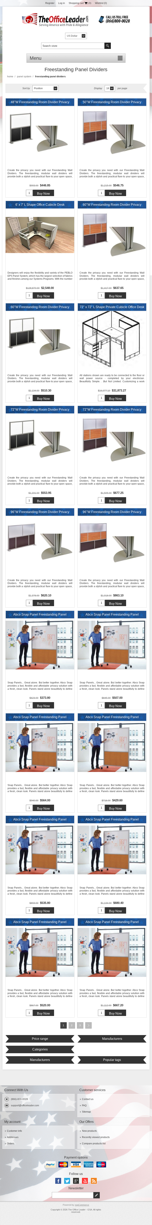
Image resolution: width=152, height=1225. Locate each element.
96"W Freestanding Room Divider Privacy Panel (40, 513)
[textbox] (72, 46)
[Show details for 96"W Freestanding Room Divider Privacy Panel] (40, 542)
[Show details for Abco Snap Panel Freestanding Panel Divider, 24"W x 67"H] (40, 747)
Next (88, 1025)
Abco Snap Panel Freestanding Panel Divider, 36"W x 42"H (39, 923)
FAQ (84, 1105)
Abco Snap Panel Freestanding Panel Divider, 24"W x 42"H (39, 615)
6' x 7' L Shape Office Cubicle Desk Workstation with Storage (40, 205)
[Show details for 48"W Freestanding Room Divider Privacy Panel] (40, 132)
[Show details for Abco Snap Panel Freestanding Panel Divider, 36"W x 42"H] (40, 952)
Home (10, 76)
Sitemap (86, 1111)
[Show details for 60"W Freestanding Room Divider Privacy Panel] (112, 235)
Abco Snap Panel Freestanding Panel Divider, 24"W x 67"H (39, 718)
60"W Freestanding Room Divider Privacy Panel (112, 205)
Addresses (12, 1137)
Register (49, 3)
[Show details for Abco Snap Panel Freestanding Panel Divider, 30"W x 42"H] (112, 747)
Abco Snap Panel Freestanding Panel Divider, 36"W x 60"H (112, 923)
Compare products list (93, 1143)
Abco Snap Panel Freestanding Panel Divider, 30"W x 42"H (112, 718)
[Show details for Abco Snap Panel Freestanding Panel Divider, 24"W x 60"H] (112, 645)
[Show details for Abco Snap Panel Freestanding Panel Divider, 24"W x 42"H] (40, 645)
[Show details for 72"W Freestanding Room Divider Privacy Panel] (40, 440)
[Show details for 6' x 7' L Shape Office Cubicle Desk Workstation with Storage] (40, 235)
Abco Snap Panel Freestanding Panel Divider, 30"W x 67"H (112, 820)
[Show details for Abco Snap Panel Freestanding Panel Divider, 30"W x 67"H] (112, 850)
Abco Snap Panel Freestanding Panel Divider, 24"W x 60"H (112, 615)
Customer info (14, 1131)
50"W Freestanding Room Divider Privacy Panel (112, 103)
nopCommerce (82, 1205)
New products (89, 1131)
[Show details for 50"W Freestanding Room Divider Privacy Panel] (112, 132)
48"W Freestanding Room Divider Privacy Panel (40, 103)
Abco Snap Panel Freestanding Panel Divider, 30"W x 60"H (39, 820)
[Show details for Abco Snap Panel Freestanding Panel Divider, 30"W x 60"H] (40, 850)
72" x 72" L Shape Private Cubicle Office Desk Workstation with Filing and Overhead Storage (112, 308)
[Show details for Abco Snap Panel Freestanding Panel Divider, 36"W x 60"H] (112, 952)
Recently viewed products (96, 1137)
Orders (10, 1143)
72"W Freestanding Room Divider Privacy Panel (40, 410)
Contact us (87, 1099)
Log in (61, 3)
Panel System (24, 76)
